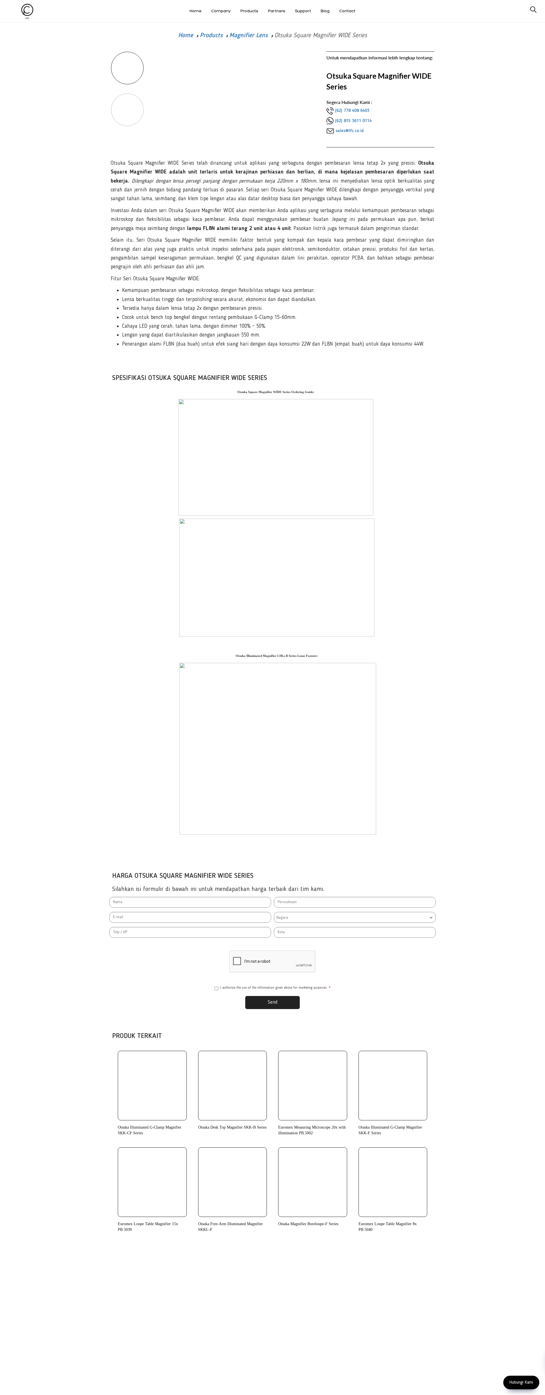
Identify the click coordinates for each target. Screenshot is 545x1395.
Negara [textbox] (282, 918)
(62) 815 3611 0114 (353, 121)
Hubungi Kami (521, 1382)
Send (273, 1002)
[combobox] (355, 917)
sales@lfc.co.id (350, 131)
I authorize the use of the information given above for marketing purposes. (275, 987)
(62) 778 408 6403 (352, 110)
